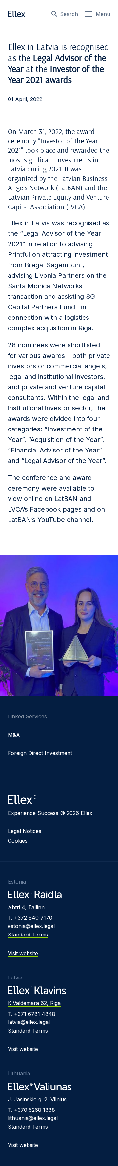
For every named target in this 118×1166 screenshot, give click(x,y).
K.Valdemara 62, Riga (34, 1003)
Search (69, 14)
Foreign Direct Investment (40, 753)
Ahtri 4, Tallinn (26, 907)
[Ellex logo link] (18, 14)
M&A (14, 735)
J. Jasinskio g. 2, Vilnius (37, 1099)
